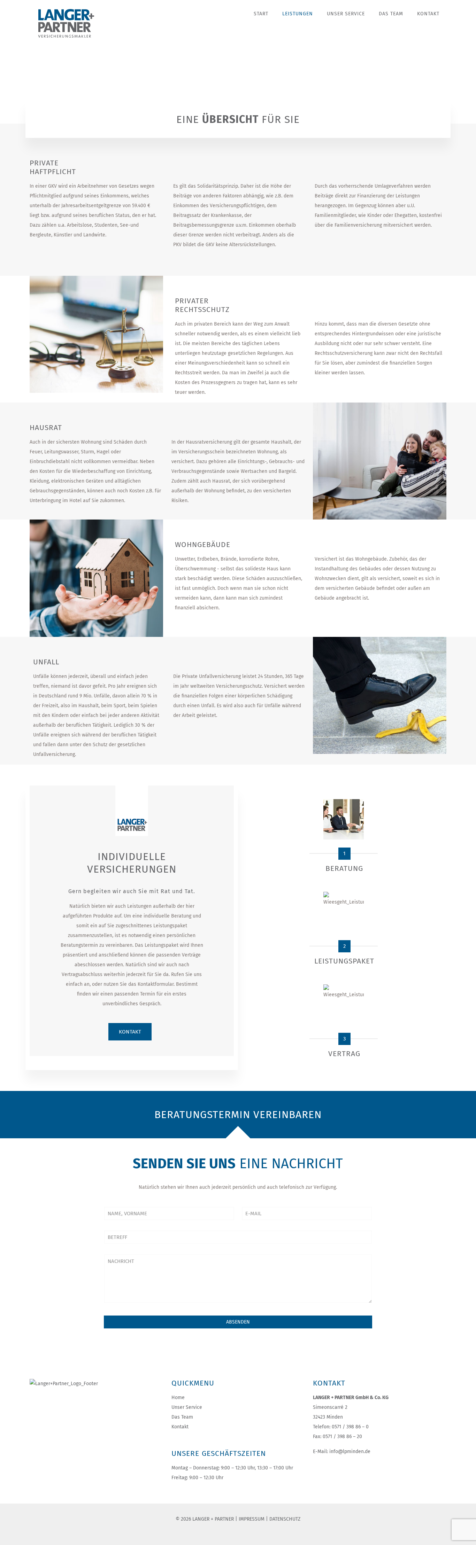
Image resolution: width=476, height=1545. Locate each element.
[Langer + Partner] (71, 22)
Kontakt (180, 1427)
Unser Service (186, 1407)
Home (178, 1397)
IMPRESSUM (251, 1519)
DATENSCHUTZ (284, 1519)
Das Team (182, 1417)
